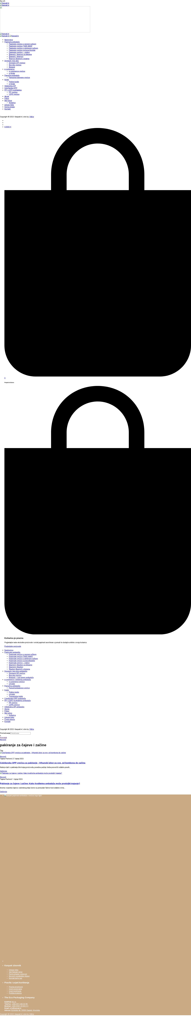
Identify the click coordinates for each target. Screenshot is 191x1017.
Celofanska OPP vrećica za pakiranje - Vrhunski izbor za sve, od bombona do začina (42, 763)
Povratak (3, 738)
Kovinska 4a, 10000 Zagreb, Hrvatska (25, 1010)
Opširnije (3, 771)
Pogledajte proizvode (12, 646)
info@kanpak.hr (15, 1008)
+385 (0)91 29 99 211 (19, 1006)
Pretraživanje (5, 733)
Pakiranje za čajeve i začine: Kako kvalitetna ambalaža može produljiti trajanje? (40, 783)
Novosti (3, 740)
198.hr (31, 117)
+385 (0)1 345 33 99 (20, 1004)
